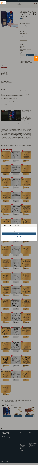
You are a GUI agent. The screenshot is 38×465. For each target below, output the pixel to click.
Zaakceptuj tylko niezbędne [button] (19, 239)
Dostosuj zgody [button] (19, 236)
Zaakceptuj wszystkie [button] (19, 233)
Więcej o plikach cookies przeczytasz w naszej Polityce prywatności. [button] (11, 231)
